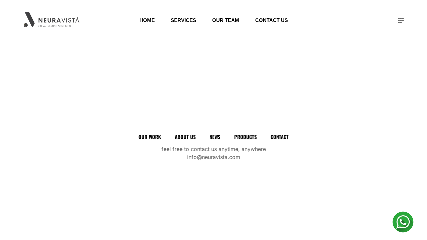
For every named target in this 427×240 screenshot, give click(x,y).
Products (245, 136)
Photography (92, 92)
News (215, 136)
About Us (185, 136)
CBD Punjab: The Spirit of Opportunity (53, 76)
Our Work (149, 136)
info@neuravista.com (213, 157)
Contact (280, 136)
